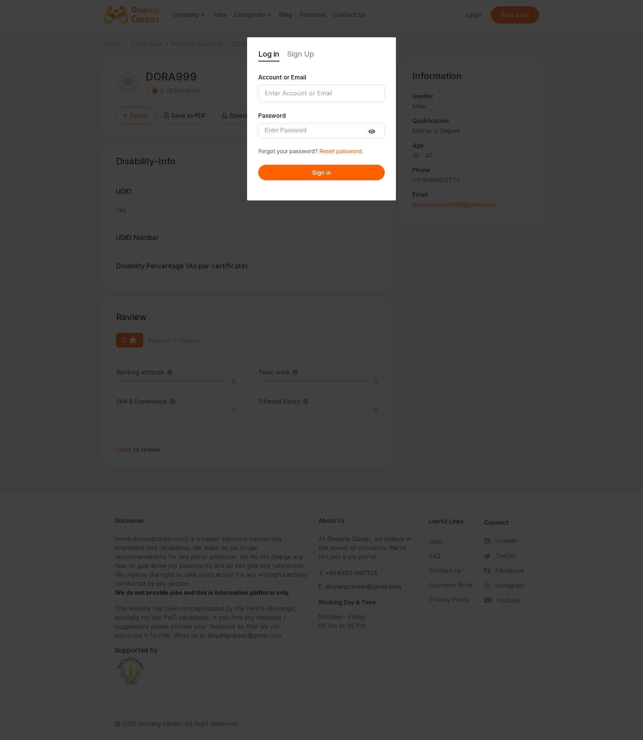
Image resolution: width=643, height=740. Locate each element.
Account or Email (282, 77)
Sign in (321, 172)
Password (272, 115)
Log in (268, 54)
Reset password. (341, 151)
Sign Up (300, 54)
